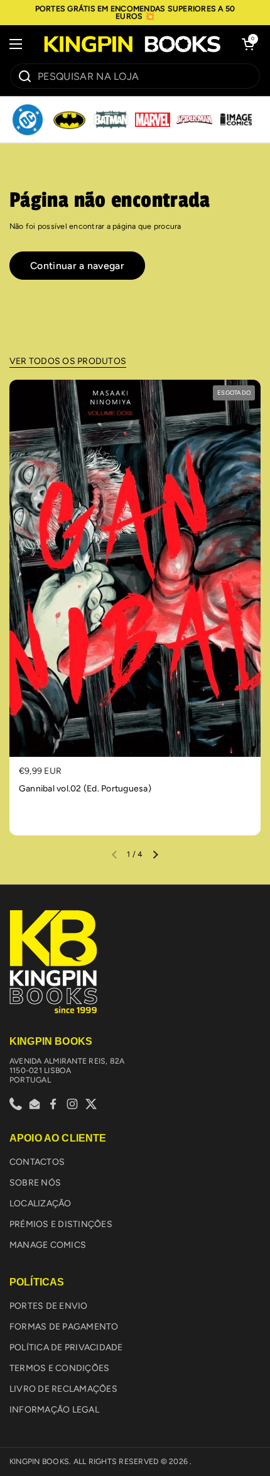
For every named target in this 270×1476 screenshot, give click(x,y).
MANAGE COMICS (47, 1245)
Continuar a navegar (77, 266)
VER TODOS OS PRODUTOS (67, 361)
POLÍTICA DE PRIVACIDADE (66, 1347)
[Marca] (27, 120)
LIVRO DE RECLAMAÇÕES (63, 1389)
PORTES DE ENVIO (48, 1306)
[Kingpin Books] (131, 44)
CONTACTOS (37, 1162)
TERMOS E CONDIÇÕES (59, 1368)
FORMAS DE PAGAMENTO (64, 1326)
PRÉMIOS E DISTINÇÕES (60, 1224)
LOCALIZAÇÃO (40, 1203)
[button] (248, 44)
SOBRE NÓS (35, 1182)
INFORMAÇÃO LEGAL (54, 1409)
